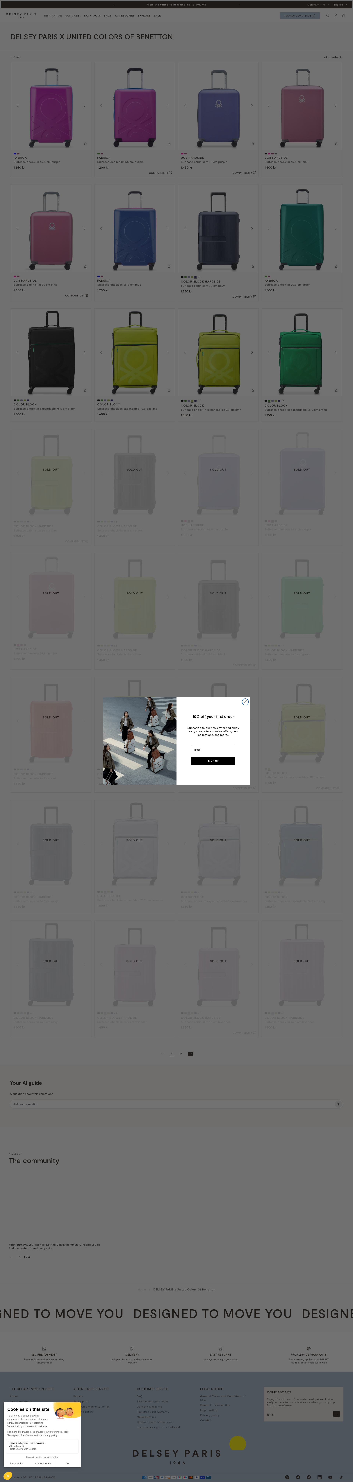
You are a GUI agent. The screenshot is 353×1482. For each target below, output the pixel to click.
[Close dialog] (245, 702)
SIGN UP (213, 760)
